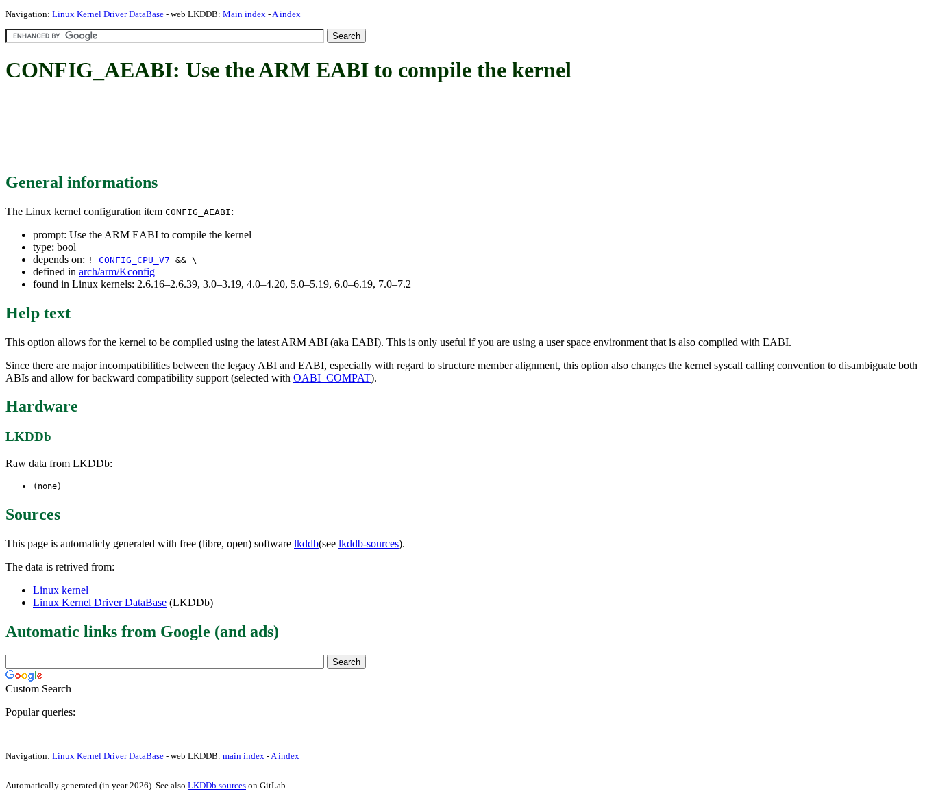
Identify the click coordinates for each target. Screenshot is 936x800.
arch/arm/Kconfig (117, 271)
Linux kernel (60, 590)
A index (286, 14)
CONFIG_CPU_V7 (134, 260)
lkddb (306, 543)
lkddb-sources (368, 543)
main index (243, 756)
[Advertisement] (254, 129)
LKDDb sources (217, 785)
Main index (244, 14)
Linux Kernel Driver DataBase (108, 14)
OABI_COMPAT (332, 378)
